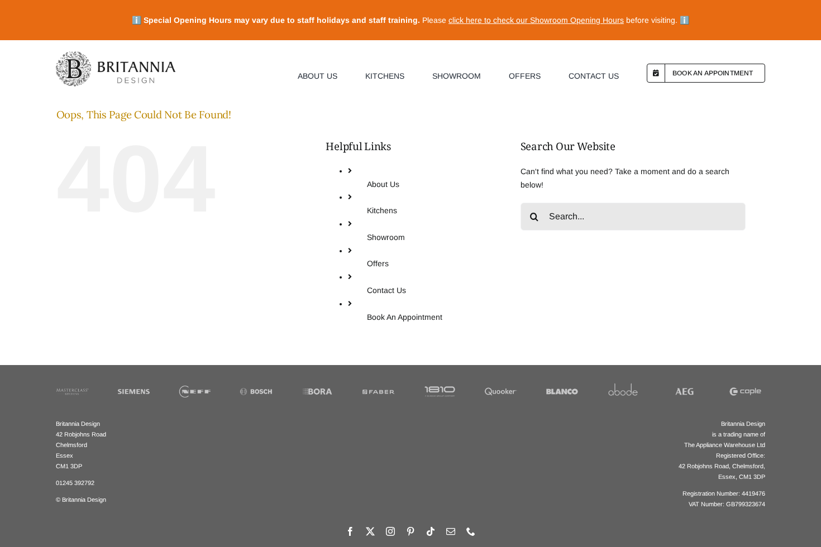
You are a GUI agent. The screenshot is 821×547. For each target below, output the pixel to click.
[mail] (450, 531)
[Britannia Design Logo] (115, 55)
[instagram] (390, 531)
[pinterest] (410, 531)
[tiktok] (430, 531)
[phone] (470, 531)
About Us (383, 184)
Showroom (386, 237)
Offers (378, 263)
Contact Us (386, 290)
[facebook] (350, 531)
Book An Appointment (404, 317)
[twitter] (370, 531)
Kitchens (382, 210)
